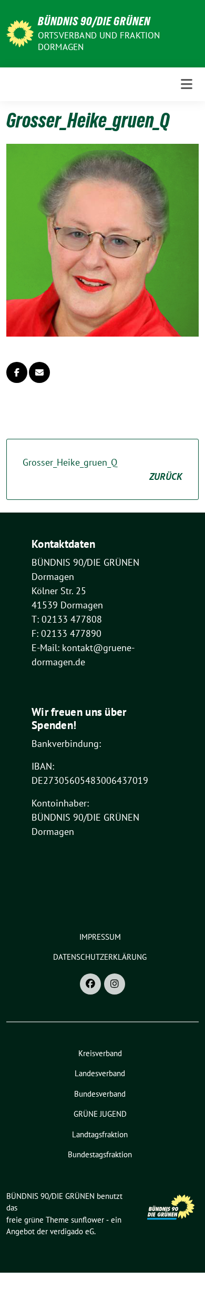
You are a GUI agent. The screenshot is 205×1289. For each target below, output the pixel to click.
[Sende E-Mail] (39, 372)
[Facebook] (90, 984)
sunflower (87, 1220)
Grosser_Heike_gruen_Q (102, 469)
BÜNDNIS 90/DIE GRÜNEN (94, 21)
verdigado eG (72, 1231)
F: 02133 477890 (66, 633)
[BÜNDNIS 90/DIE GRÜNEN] (20, 32)
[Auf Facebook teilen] (16, 372)
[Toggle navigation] (187, 84)
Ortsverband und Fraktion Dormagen (99, 41)
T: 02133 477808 (67, 619)
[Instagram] (114, 984)
